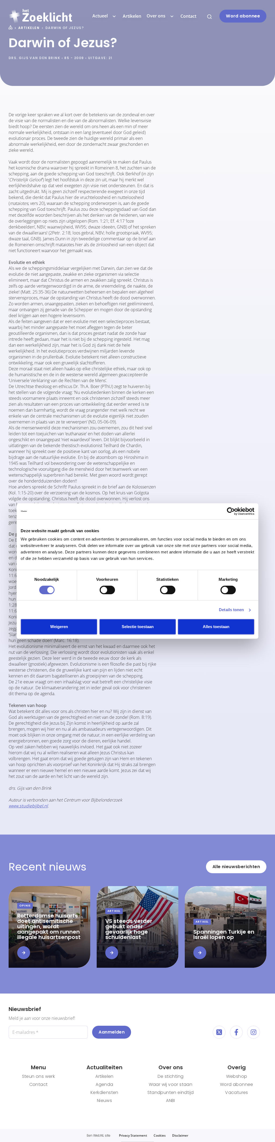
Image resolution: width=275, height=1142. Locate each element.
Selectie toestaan (138, 626)
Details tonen (231, 609)
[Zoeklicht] (40, 16)
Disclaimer (180, 1135)
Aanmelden (112, 1032)
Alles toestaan (216, 626)
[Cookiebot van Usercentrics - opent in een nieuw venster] (230, 511)
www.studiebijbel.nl (28, 806)
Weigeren (59, 626)
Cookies (160, 1135)
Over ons (156, 16)
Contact (188, 16)
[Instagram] (253, 1032)
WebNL (98, 1135)
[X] (219, 1032)
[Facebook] (236, 1032)
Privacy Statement (133, 1135)
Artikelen (132, 16)
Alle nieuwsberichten (236, 867)
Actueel (100, 16)
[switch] (107, 590)
